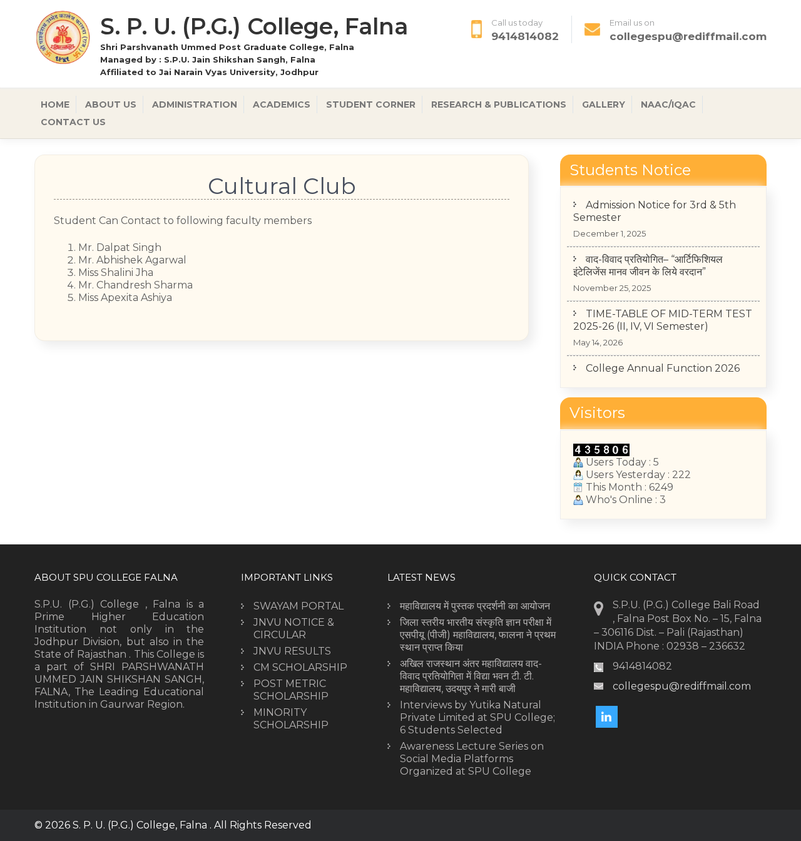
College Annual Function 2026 (663, 354)
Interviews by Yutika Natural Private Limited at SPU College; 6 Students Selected (477, 717)
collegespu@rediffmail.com (688, 36)
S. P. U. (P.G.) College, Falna (254, 26)
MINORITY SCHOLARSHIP (291, 718)
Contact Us (73, 122)
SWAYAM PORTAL (298, 606)
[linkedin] (607, 717)
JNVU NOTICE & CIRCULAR (293, 628)
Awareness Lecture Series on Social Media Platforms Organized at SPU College (472, 758)
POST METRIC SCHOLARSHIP (291, 690)
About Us (110, 104)
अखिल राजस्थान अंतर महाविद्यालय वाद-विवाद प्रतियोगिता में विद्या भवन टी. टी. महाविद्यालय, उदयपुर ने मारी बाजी (471, 676)
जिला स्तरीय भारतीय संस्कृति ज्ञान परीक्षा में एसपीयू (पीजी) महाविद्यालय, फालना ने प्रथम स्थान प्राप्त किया (478, 634)
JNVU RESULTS (292, 651)
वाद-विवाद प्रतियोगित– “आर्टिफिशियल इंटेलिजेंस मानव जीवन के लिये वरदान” (648, 252)
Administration (194, 104)
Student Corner (371, 104)
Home (55, 104)
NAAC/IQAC (668, 104)
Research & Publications (498, 104)
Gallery (603, 104)
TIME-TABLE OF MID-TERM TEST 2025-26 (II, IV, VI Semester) (662, 306)
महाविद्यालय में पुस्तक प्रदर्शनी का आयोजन (475, 606)
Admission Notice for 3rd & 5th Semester (654, 197)
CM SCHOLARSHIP (300, 667)
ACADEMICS (281, 104)
